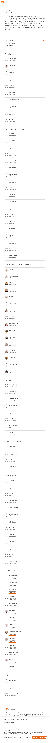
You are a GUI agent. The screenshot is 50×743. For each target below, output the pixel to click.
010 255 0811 (12, 642)
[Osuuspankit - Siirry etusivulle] (2, 2)
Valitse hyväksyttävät (24, 737)
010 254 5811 (12, 593)
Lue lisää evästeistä (7, 740)
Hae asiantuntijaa (8, 33)
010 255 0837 (12, 627)
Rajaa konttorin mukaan (10, 43)
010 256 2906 (12, 662)
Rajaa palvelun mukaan (10, 38)
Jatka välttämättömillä (10, 737)
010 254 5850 (12, 600)
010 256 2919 (12, 613)
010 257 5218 (12, 578)
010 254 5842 (12, 620)
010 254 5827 (12, 635)
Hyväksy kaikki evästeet (39, 737)
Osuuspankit (7, 6)
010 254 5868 (12, 649)
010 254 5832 (12, 585)
